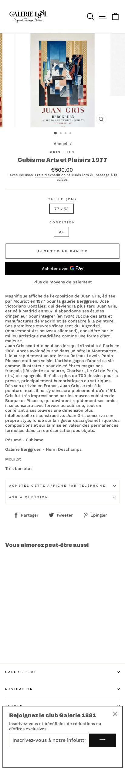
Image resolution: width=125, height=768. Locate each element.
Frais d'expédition (50, 175)
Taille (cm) (62, 199)
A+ (61, 231)
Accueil (61, 143)
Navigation (19, 689)
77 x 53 (61, 208)
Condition (62, 222)
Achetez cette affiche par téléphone (57, 485)
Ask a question (29, 497)
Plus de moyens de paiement (62, 281)
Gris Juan (62, 152)
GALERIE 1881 (20, 672)
